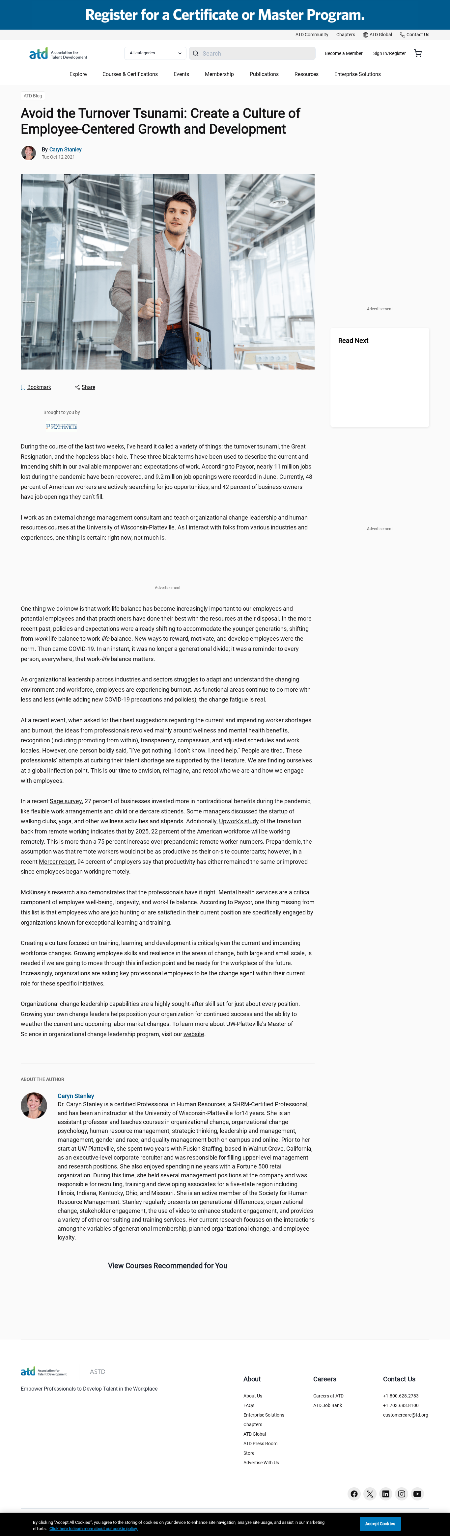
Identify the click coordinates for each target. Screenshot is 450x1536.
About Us (252, 1395)
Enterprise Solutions (263, 1415)
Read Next (353, 341)
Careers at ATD (328, 1395)
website (193, 1034)
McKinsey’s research (48, 892)
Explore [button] (78, 74)
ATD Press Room (260, 1443)
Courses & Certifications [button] (130, 74)
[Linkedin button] (385, 1493)
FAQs (248, 1405)
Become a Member (344, 53)
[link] (311, 35)
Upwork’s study (239, 821)
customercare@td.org (405, 1415)
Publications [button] (264, 74)
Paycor (245, 466)
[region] (225, 1524)
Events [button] (181, 74)
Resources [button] (307, 74)
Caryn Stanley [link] (65, 149)
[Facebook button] (354, 1493)
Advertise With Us (261, 1462)
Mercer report (57, 861)
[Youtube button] (417, 1493)
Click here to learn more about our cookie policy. (93, 1528)
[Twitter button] (370, 1493)
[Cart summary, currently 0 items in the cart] (420, 53)
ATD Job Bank (327, 1405)
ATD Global (254, 1434)
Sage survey (66, 801)
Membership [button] (219, 74)
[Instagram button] (401, 1493)
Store (248, 1453)
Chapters (252, 1424)
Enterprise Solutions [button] (357, 74)
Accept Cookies (380, 1523)
